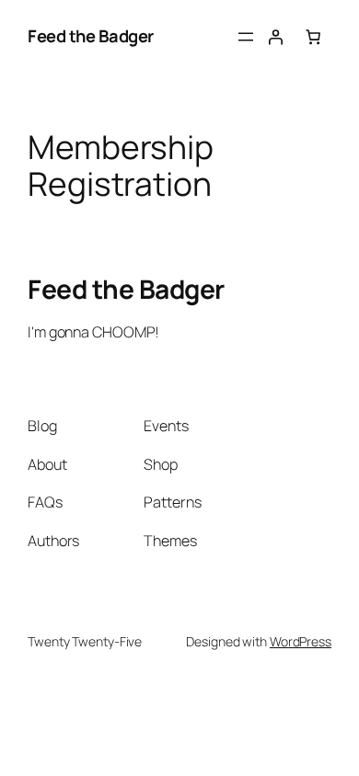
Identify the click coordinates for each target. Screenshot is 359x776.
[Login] (275, 36)
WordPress (300, 641)
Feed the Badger (91, 36)
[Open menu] (246, 37)
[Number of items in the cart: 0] (313, 36)
